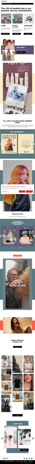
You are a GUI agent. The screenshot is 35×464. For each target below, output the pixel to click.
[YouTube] (27, 458)
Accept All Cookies (29, 191)
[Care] (6, 25)
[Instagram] (29, 458)
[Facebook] (24, 458)
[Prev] (1, 144)
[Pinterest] (31, 458)
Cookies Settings (5, 191)
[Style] (17, 25)
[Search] (2, 3)
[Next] (34, 144)
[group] (17, 144)
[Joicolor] (29, 25)
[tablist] (17, 155)
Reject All (22, 191)
